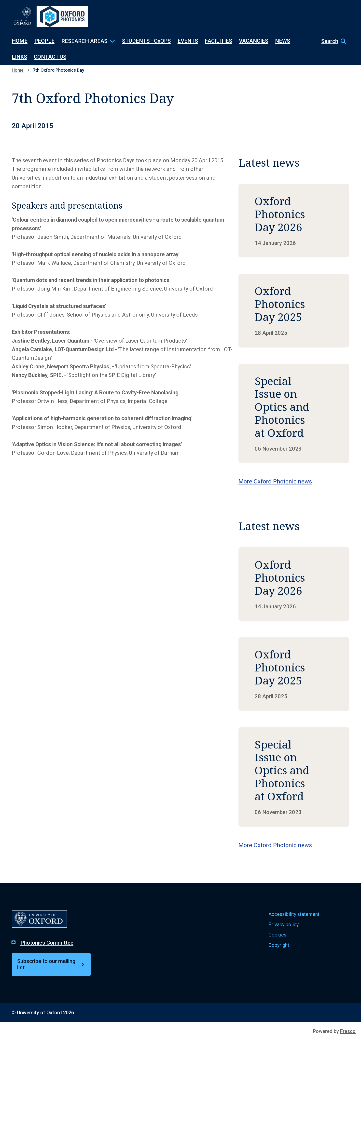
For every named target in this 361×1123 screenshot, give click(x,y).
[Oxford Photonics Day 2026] (293, 220)
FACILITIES (218, 41)
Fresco (348, 1031)
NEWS (282, 41)
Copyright (278, 945)
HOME (20, 41)
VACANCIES (253, 41)
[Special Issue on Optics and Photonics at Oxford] (293, 413)
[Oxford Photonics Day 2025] (293, 310)
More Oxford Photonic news (275, 481)
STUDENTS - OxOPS (146, 41)
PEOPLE (44, 41)
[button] (335, 41)
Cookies (277, 935)
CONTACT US (50, 57)
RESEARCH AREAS (84, 41)
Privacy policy (283, 924)
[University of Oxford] (22, 16)
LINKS (19, 57)
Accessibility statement (293, 914)
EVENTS (188, 41)
